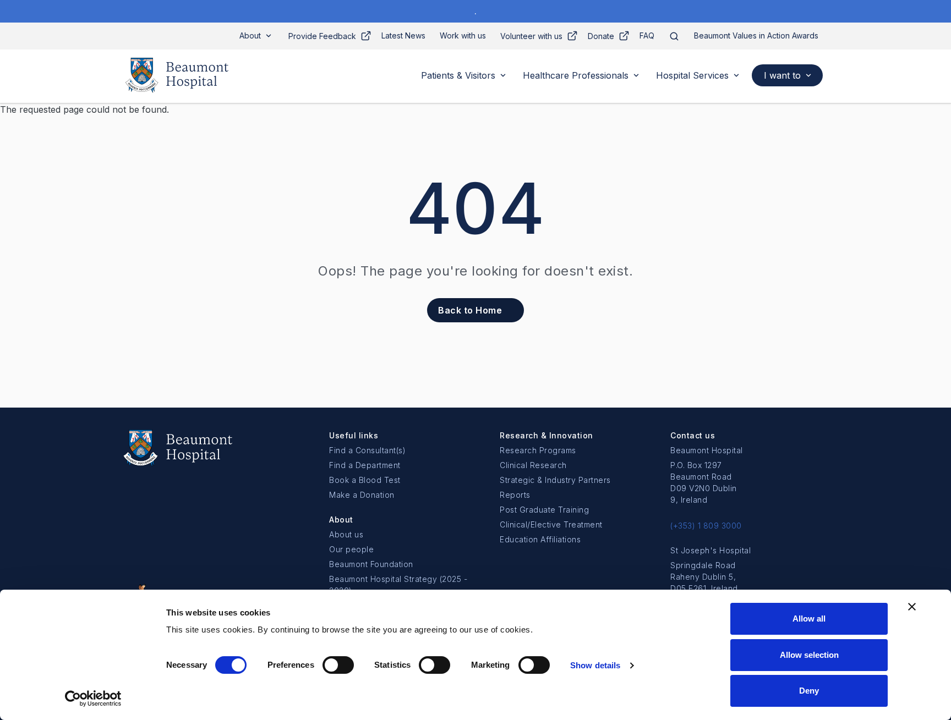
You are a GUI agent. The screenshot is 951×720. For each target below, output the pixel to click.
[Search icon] (674, 35)
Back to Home (470, 310)
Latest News (403, 35)
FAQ (647, 35)
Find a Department (365, 465)
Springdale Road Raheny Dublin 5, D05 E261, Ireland (704, 576)
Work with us (463, 35)
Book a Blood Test (365, 480)
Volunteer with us (531, 36)
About (250, 35)
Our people (351, 549)
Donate (601, 36)
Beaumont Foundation (371, 564)
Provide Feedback (322, 36)
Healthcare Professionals (575, 75)
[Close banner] (912, 607)
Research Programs (538, 450)
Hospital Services (692, 75)
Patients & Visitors (458, 75)
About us (346, 534)
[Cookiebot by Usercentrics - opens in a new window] (93, 698)
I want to (782, 75)
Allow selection (809, 654)
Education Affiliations (540, 539)
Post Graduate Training (544, 509)
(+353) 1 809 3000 (706, 525)
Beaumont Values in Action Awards (756, 35)
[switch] (338, 665)
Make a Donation (362, 494)
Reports (515, 494)
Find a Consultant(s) (367, 450)
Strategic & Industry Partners (555, 480)
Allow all (809, 618)
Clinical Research (533, 465)
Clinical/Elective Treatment (551, 524)
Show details (595, 665)
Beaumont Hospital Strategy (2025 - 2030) (398, 584)
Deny (809, 690)
